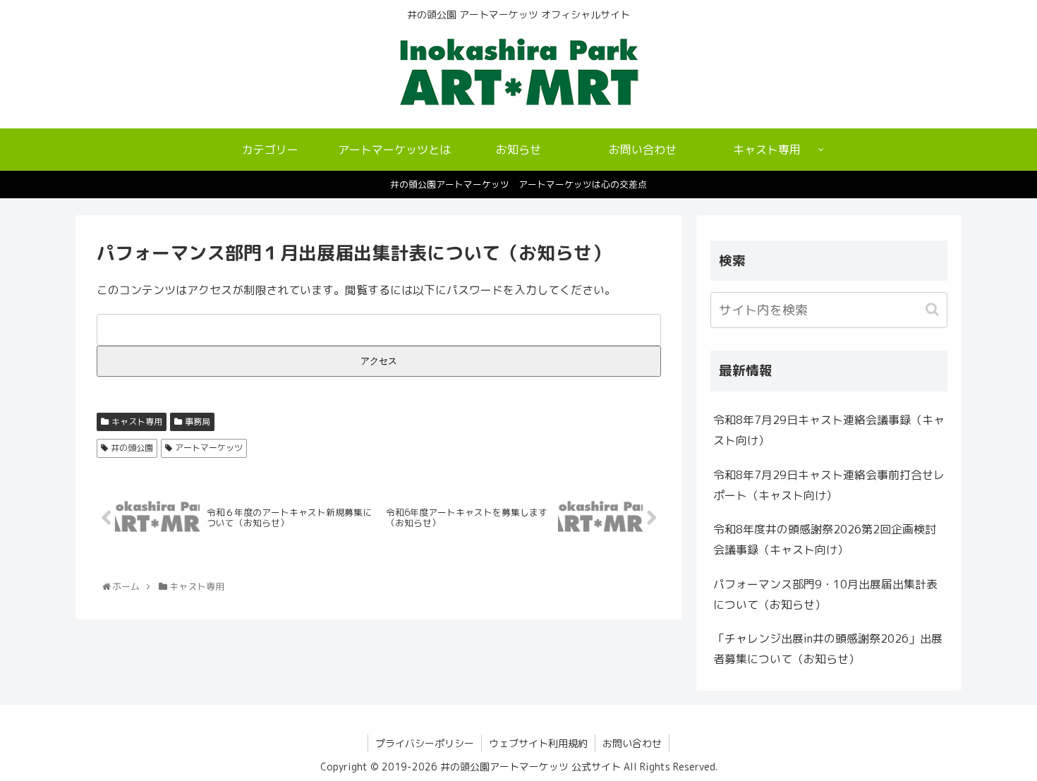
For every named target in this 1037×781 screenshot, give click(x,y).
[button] (933, 309)
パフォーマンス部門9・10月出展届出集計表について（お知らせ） (825, 594)
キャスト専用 (136, 422)
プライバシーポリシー (424, 743)
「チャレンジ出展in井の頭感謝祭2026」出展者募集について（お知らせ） (827, 649)
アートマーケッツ (209, 448)
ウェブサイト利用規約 (538, 743)
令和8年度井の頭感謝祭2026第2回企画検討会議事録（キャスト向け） (824, 539)
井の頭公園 (132, 448)
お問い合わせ (632, 743)
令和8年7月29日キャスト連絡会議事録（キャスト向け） (829, 430)
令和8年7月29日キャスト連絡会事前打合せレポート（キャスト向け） (829, 485)
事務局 (197, 422)
